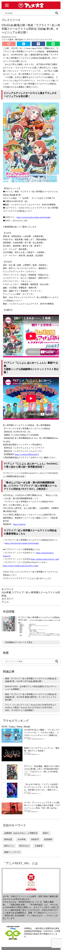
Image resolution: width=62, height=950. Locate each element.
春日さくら (9, 846)
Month (27, 726)
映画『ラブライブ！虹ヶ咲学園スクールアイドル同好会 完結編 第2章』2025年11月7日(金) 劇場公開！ (30, 679)
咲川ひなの (24, 846)
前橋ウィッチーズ (12, 852)
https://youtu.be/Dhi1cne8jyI (27, 454)
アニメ (5, 602)
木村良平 (35, 839)
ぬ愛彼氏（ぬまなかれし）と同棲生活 (20, 833)
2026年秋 (21, 839)
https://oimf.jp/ (19, 524)
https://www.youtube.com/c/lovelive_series (20, 565)
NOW (4, 726)
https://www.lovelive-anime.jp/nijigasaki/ (34, 217)
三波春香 (38, 846)
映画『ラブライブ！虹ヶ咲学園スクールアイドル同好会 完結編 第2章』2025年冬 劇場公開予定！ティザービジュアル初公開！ (30, 697)
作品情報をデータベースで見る (19, 642)
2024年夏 (6, 592)
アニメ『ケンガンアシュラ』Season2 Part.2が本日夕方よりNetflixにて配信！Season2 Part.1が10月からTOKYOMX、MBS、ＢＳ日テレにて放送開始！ (30, 707)
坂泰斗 (46, 833)
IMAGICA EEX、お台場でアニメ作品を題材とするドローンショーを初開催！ (31, 687)
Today (12, 726)
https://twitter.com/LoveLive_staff (45, 559)
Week (19, 726)
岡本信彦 (8, 839)
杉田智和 (48, 839)
